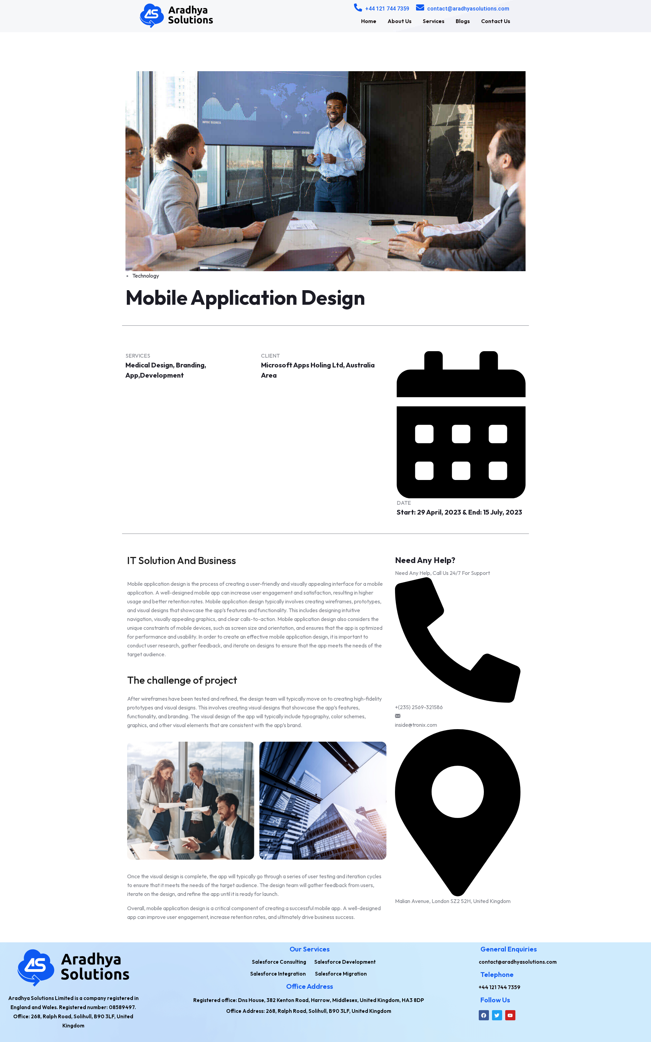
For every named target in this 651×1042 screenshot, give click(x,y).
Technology (145, 275)
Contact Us (495, 21)
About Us (400, 21)
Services (434, 21)
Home (368, 21)
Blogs (463, 21)
